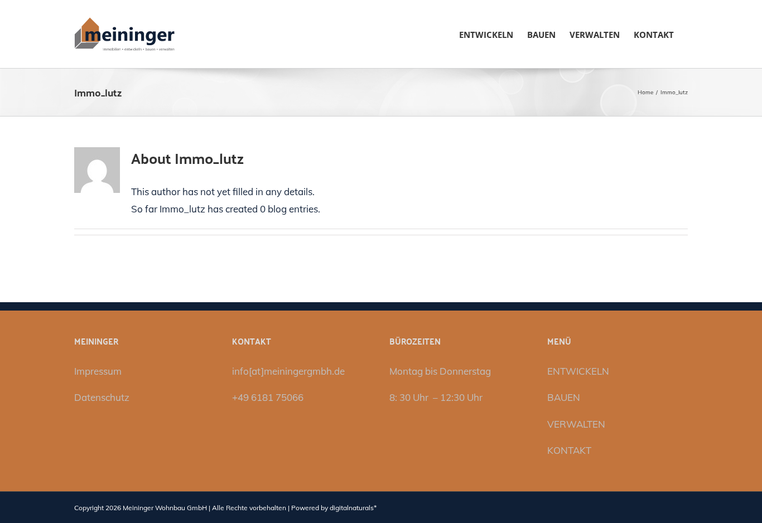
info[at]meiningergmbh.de (288, 371)
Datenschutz (101, 397)
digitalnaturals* (353, 507)
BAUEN (563, 397)
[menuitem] (486, 34)
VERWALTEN (576, 424)
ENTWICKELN (578, 371)
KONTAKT (569, 450)
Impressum (98, 371)
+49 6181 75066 (267, 397)
